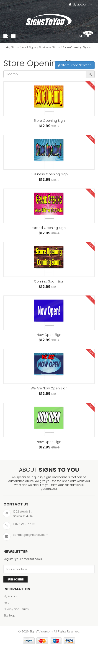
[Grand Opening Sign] (49, 206)
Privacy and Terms (16, 609)
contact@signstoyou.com (31, 535)
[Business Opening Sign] (49, 152)
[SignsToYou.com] (49, 19)
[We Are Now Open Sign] (49, 366)
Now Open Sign (49, 334)
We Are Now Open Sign (49, 388)
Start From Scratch (76, 65)
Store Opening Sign (49, 120)
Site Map (9, 615)
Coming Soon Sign (49, 281)
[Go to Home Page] (7, 47)
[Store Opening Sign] (49, 98)
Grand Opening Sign (49, 227)
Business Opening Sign (49, 174)
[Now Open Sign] (49, 312)
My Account (11, 596)
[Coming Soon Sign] (49, 259)
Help (6, 603)
